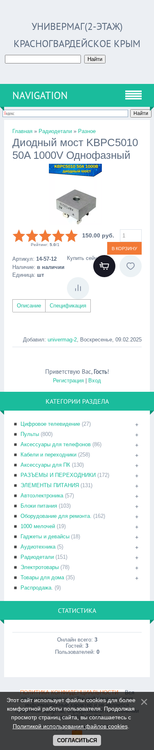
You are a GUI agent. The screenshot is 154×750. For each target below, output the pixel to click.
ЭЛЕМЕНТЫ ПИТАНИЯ (50, 485)
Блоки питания (39, 506)
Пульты (30, 434)
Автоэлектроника (42, 495)
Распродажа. (37, 588)
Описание (29, 306)
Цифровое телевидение (50, 424)
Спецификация (68, 306)
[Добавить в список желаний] (131, 266)
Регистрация (68, 380)
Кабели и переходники (48, 455)
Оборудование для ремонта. (56, 516)
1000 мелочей (38, 526)
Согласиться (77, 740)
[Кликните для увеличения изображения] (75, 194)
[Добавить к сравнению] (78, 288)
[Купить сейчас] (104, 266)
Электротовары (40, 567)
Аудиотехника (38, 547)
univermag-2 (62, 340)
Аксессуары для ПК (45, 465)
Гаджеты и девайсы (45, 536)
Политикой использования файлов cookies (70, 726)
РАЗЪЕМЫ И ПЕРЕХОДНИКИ (58, 475)
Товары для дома (42, 577)
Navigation (40, 95)
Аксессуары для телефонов (56, 444)
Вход (94, 380)
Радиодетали (37, 557)
